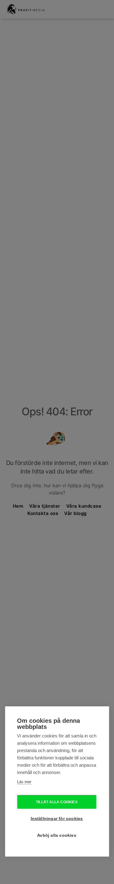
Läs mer (24, 781)
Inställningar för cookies (57, 818)
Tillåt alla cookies (57, 802)
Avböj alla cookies (56, 835)
